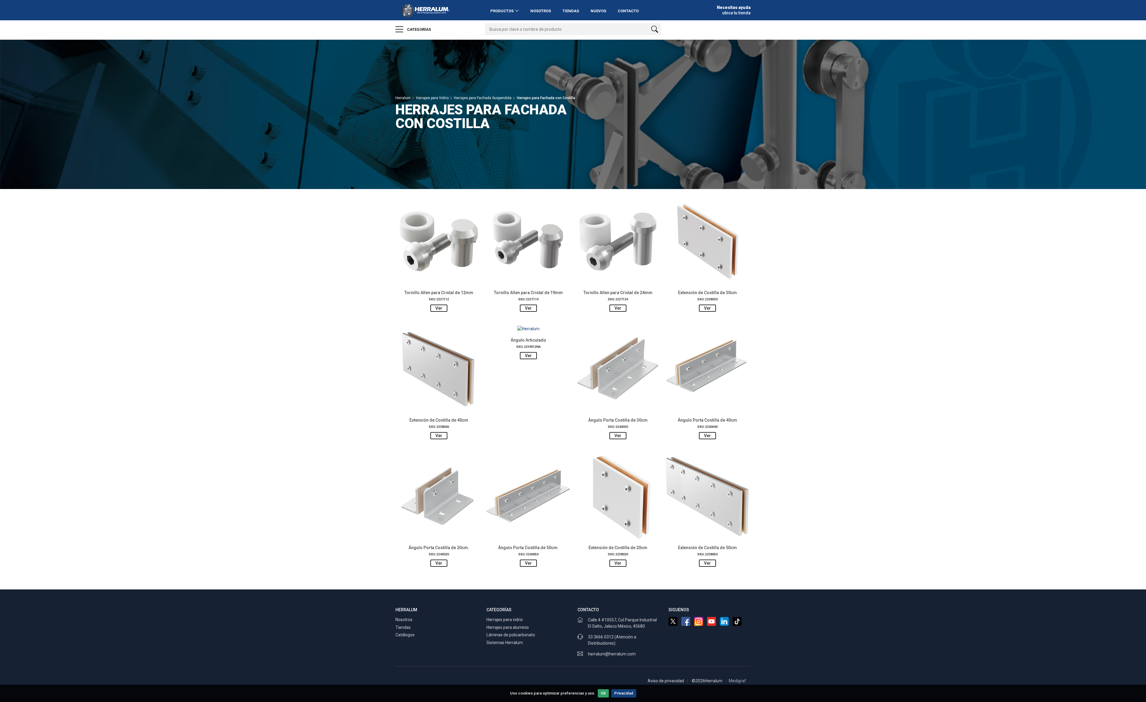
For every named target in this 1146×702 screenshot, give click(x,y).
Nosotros (540, 11)
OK (603, 693)
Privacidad (623, 693)
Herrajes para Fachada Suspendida (483, 98)
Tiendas (571, 11)
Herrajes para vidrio (504, 619)
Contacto (628, 11)
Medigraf (737, 680)
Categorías (418, 29)
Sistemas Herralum (504, 642)
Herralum (403, 98)
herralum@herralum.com (612, 654)
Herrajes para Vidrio (432, 98)
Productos (502, 11)
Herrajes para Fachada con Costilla (546, 98)
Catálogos (405, 634)
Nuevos (598, 11)
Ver (438, 308)
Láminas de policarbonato (510, 634)
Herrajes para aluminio (507, 627)
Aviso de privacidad (666, 680)
